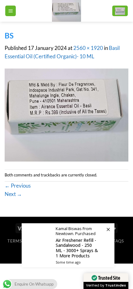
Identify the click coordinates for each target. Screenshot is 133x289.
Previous (18, 185)
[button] (10, 11)
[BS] (66, 114)
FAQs (118, 240)
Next (13, 194)
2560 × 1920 (88, 48)
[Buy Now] (68, 245)
